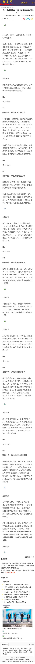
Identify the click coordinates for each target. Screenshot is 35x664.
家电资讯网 (22, 650)
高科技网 (5, 648)
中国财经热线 (23, 652)
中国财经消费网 (13, 650)
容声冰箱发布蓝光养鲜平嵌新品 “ (12, 628)
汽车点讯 (15, 652)
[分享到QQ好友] (29, 19)
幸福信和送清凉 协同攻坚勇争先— (13, 638)
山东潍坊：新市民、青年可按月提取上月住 (17, 592)
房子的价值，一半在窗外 (10, 633)
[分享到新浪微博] (24, 19)
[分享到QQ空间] (32, 19)
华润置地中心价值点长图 (11, 599)
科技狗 (12, 648)
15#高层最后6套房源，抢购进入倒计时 (16, 597)
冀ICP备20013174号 (27, 661)
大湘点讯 (8, 652)
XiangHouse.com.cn (10, 15)
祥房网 (8, 661)
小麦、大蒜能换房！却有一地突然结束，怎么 (17, 587)
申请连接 (31, 644)
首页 (2, 7)
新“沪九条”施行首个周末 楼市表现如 (15, 602)
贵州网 (17, 648)
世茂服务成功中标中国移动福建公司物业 (16, 584)
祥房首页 (23, 2)
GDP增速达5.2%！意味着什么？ (14, 589)
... (31, 581)
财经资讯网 (24, 648)
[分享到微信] (27, 19)
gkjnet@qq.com (20, 657)
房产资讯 (8, 7)
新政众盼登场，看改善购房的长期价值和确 (17, 594)
